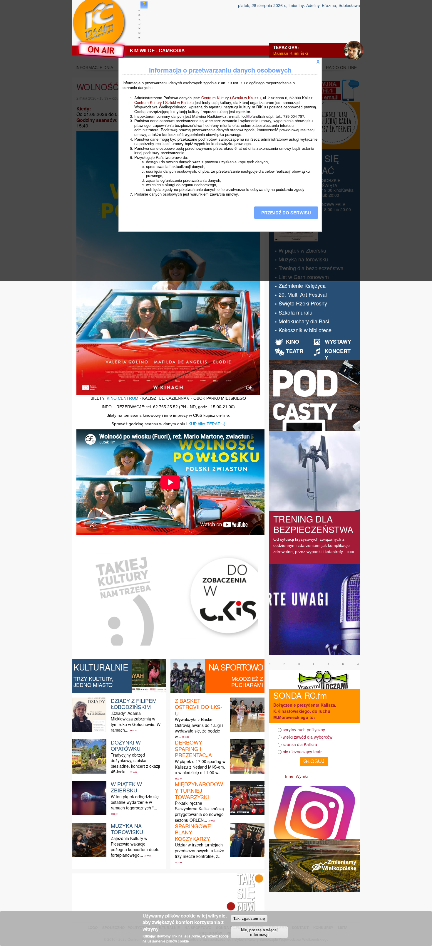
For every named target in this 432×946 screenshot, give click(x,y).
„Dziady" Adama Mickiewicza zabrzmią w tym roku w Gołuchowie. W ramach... (135, 721)
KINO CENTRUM (122, 398)
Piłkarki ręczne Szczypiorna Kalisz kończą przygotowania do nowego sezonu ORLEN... (199, 811)
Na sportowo (236, 667)
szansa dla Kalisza (300, 744)
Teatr (294, 351)
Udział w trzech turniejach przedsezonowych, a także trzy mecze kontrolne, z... (199, 850)
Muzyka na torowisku (127, 829)
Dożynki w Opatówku (126, 745)
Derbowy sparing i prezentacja (193, 748)
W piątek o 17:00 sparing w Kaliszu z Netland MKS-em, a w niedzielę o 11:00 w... (200, 766)
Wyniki (302, 776)
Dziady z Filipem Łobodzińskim (134, 704)
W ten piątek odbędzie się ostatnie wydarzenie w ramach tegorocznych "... (135, 802)
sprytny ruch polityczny (304, 729)
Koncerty (338, 354)
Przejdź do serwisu (286, 212)
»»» (133, 730)
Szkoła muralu (295, 312)
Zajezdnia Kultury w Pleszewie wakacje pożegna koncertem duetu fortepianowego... (135, 846)
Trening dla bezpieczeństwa (313, 524)
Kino (292, 341)
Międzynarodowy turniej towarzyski (199, 790)
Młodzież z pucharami (247, 682)
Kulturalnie (100, 667)
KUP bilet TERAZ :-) (206, 423)
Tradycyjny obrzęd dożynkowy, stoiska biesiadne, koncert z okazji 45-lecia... (135, 763)
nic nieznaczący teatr (302, 752)
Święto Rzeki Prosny (303, 303)
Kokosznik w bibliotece (305, 330)
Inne (289, 776)
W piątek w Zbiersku (126, 787)
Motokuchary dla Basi (304, 321)
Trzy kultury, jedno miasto (93, 682)
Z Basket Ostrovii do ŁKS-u (198, 707)
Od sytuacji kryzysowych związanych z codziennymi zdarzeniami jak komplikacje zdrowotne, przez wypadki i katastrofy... (311, 545)
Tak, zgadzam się (249, 918)
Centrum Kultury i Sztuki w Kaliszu (231, 97)
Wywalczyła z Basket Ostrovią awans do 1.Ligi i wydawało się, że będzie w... (199, 727)
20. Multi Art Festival (303, 294)
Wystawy (338, 341)
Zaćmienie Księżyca (302, 285)
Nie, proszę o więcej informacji (259, 932)
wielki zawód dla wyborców (307, 737)
